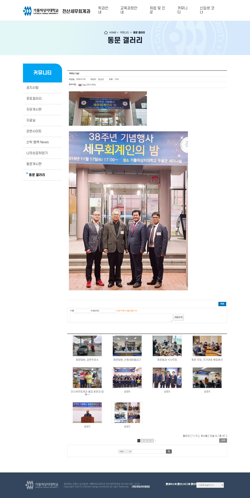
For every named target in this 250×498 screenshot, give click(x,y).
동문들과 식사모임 (167, 359)
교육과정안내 (128, 10)
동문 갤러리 (37, 175)
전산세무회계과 (76, 11)
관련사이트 (34, 131)
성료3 (87, 426)
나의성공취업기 (37, 153)
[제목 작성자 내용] (147, 452)
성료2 (127, 426)
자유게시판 (34, 109)
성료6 (127, 391)
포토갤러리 (34, 99)
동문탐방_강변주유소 (87, 359)
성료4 (207, 391)
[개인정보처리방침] (141, 486)
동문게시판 (34, 164)
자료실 (31, 120)
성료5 (167, 391)
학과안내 (103, 10)
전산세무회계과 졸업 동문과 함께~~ (87, 393)
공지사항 (32, 88)
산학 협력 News (37, 142)
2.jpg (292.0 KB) (89, 84)
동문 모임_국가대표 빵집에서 (207, 359)
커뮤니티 (182, 10)
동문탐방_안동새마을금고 (127, 359)
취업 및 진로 (157, 10)
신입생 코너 (207, 10)
